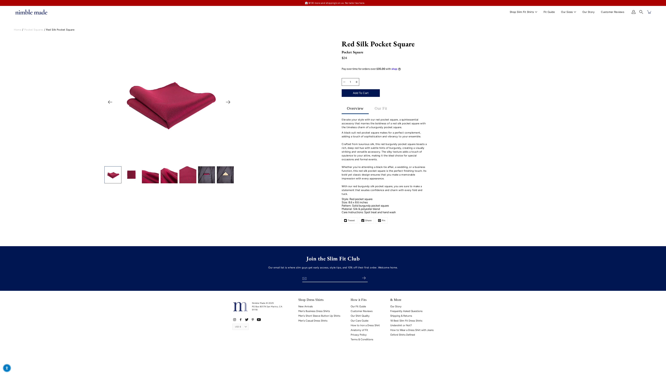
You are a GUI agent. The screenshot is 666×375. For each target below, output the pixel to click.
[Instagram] (234, 319)
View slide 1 (154, 162)
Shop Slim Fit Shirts (522, 12)
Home (17, 29)
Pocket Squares (33, 29)
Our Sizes (567, 12)
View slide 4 (169, 162)
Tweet (351, 220)
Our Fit (381, 108)
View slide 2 (159, 162)
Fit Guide (549, 12)
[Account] (633, 12)
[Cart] (649, 12)
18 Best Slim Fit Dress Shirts (406, 320)
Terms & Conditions (362, 339)
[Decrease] (344, 82)
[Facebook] (240, 319)
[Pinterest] (253, 319)
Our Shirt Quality (360, 315)
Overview (355, 108)
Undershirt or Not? (401, 325)
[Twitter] (247, 319)
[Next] (228, 102)
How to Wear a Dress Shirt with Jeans (412, 330)
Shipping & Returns (401, 315)
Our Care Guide (359, 320)
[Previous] (110, 102)
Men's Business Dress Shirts (314, 311)
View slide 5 (174, 162)
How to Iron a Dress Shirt (365, 325)
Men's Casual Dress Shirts (312, 320)
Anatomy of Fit (359, 330)
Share (368, 220)
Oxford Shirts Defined (402, 334)
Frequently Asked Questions (406, 311)
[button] (641, 12)
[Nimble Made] (31, 12)
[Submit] (364, 278)
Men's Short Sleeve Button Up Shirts (319, 315)
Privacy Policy (359, 334)
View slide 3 (164, 162)
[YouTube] (259, 319)
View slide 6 (178, 162)
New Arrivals (305, 306)
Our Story (588, 12)
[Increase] (356, 82)
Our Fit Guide (358, 306)
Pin (383, 220)
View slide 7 (183, 162)
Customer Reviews (612, 12)
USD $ (238, 327)
